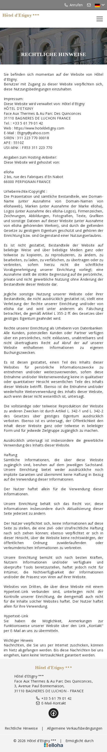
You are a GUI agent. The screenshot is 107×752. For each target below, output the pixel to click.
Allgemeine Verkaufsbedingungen (74, 728)
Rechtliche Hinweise (21, 728)
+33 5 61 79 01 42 (56, 698)
